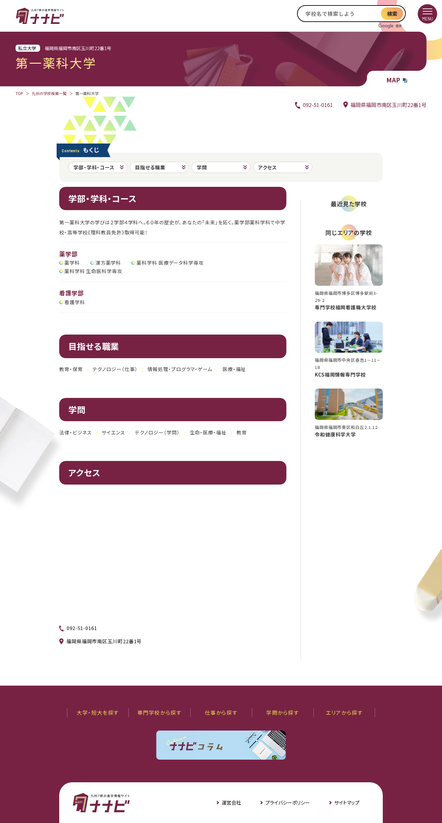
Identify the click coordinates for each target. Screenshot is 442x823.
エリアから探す (344, 712)
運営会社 (231, 802)
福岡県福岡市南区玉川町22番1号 (388, 105)
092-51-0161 (318, 105)
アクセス (267, 167)
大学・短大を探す (98, 712)
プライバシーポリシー (287, 802)
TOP (19, 93)
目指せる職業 (150, 167)
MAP (393, 79)
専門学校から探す (160, 712)
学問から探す (282, 712)
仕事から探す (221, 712)
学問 (202, 167)
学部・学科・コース (94, 167)
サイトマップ (346, 802)
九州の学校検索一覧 (49, 93)
